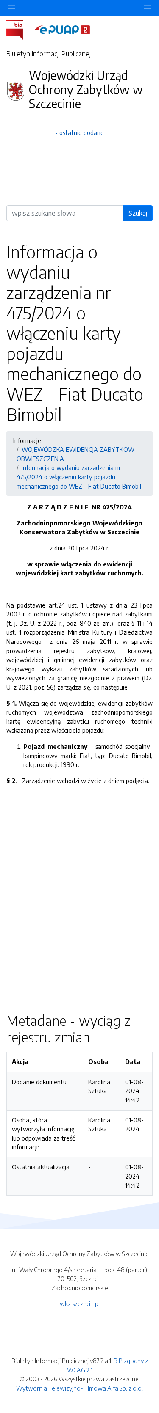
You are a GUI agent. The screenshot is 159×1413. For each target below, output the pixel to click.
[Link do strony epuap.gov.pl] (62, 29)
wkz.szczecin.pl (80, 1303)
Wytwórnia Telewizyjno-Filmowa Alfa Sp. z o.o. (79, 1388)
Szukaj (137, 213)
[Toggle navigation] (147, 8)
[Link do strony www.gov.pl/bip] (19, 29)
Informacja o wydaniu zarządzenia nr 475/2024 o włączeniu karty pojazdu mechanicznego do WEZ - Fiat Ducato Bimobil (79, 476)
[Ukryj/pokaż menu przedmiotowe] (11, 8)
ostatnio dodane (81, 132)
